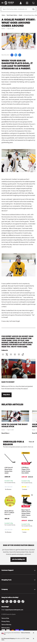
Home (3, 15)
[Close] (33, 633)
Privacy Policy (6, 621)
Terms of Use (5, 618)
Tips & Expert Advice (12, 15)
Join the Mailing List (18, 559)
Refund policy (6, 627)
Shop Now (6, 394)
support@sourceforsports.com (14, 609)
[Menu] (2, 3)
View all (31, 442)
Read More (5, 433)
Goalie (20, 15)
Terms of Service (6, 624)
